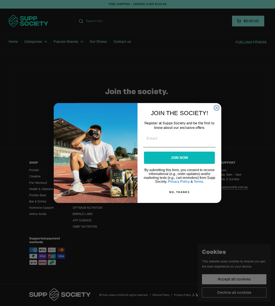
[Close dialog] (216, 107)
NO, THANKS (179, 192)
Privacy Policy (179, 181)
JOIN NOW (179, 158)
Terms (198, 181)
